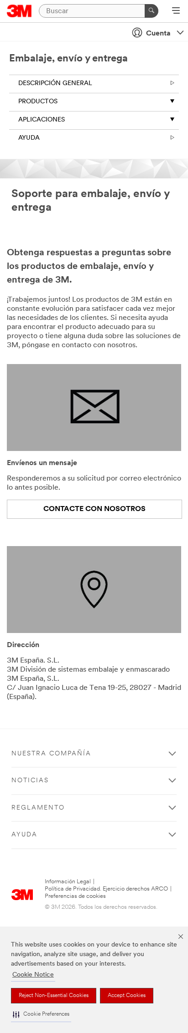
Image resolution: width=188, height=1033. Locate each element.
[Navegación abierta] (176, 11)
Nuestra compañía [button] (51, 753)
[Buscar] (151, 11)
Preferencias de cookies (75, 896)
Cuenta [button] (158, 33)
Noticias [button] (30, 780)
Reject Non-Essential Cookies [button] (54, 995)
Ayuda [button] (24, 834)
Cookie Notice (33, 975)
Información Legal (68, 882)
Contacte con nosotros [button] (94, 509)
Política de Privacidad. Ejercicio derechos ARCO (106, 889)
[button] (41, 1014)
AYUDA (29, 138)
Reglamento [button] (38, 808)
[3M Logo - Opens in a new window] (19, 11)
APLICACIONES (41, 119)
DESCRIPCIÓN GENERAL (55, 83)
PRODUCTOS (37, 101)
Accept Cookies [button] (127, 995)
